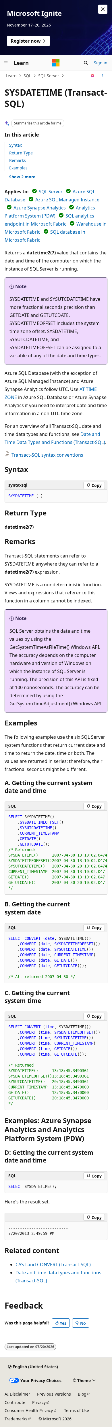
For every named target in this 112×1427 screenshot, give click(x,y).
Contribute (15, 1402)
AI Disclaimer (17, 1394)
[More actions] (102, 75)
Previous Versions (54, 1394)
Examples (18, 168)
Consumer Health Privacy (29, 1410)
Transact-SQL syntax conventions (47, 455)
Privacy (39, 1402)
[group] (56, 853)
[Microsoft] (56, 63)
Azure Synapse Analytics (39, 208)
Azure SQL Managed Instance (67, 199)
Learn (11, 75)
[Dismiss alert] (102, 9)
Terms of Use (76, 1410)
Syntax (15, 145)
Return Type (21, 153)
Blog (82, 1394)
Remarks (17, 160)
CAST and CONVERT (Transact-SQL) (53, 1264)
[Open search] (86, 63)
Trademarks (16, 1419)
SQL (27, 75)
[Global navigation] (5, 63)
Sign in (100, 62)
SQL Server (48, 75)
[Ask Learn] (92, 75)
